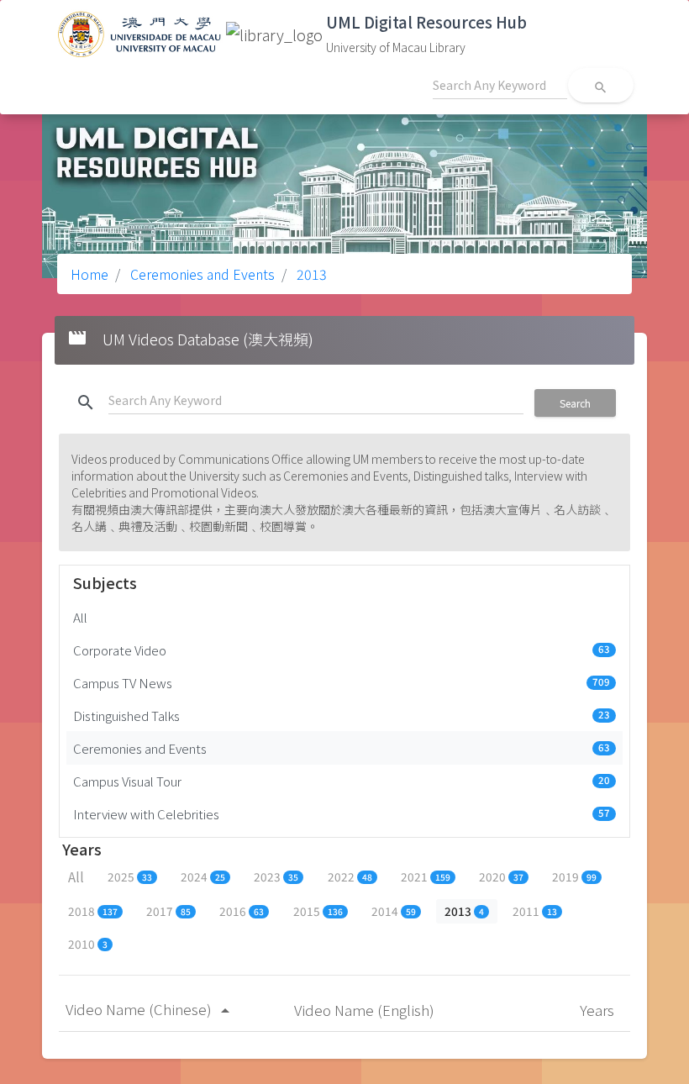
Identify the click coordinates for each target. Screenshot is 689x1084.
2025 (130, 876)
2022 (350, 876)
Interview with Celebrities (341, 813)
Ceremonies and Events (201, 274)
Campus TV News (341, 682)
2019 (574, 876)
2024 (203, 876)
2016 (241, 910)
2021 (425, 876)
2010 (88, 943)
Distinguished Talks (341, 715)
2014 (393, 910)
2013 (310, 274)
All (80, 617)
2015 (318, 910)
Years (599, 1009)
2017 (168, 910)
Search (575, 403)
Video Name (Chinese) (150, 1008)
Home (89, 274)
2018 (93, 910)
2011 (535, 910)
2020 (501, 876)
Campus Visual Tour (341, 780)
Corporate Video (341, 649)
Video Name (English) (366, 1009)
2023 (276, 876)
